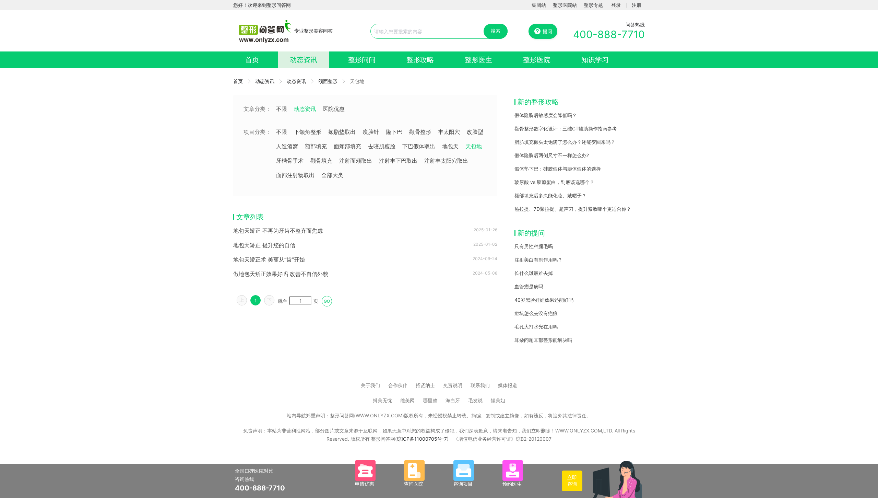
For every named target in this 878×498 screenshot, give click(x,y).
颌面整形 (327, 81)
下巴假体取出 (418, 146)
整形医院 (536, 60)
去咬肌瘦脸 (381, 146)
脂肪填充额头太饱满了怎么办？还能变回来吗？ (564, 142)
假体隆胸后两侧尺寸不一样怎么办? (551, 155)
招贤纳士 (425, 385)
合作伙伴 (397, 385)
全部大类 (332, 175)
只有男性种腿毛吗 (533, 246)
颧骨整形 (420, 131)
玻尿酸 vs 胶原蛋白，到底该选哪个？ (554, 182)
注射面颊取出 (355, 160)
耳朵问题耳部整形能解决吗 (543, 340)
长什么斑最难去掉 (533, 273)
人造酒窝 (287, 146)
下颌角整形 (307, 131)
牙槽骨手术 (290, 160)
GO (327, 301)
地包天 (450, 146)
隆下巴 (394, 131)
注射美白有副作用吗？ (538, 260)
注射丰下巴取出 (398, 160)
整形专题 (593, 5)
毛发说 (475, 400)
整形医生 (478, 60)
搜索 (495, 31)
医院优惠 (334, 108)
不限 (281, 108)
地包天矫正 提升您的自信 (264, 245)
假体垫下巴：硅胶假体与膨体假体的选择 (557, 169)
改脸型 (475, 131)
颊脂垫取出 (342, 131)
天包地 (473, 146)
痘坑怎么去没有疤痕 (536, 313)
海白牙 (453, 400)
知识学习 (595, 60)
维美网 (407, 400)
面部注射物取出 (295, 175)
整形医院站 (565, 5)
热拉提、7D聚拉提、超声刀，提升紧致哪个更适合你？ (572, 209)
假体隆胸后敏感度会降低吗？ (545, 115)
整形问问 (362, 60)
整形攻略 (420, 60)
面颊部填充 (347, 146)
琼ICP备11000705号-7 (422, 439)
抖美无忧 (382, 400)
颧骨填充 (321, 160)
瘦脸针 (371, 131)
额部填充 (316, 146)
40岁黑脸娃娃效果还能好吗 (543, 300)
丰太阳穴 (449, 131)
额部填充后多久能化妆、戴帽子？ (550, 195)
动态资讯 (303, 60)
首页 (252, 60)
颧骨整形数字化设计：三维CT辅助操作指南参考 (565, 128)
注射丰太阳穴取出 (446, 160)
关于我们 (370, 385)
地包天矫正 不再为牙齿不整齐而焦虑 (278, 230)
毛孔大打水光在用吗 (536, 326)
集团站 (539, 5)
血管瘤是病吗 (528, 286)
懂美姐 (498, 400)
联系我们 (480, 385)
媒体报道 (507, 385)
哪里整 (430, 400)
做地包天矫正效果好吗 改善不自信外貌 (280, 273)
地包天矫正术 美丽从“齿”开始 (269, 259)
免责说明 (452, 385)
